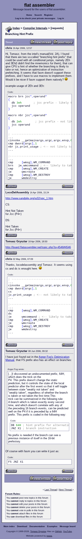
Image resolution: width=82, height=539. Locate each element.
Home (29, 15)
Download (22, 526)
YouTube (67, 531)
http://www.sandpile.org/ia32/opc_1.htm (29, 198)
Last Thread (51, 489)
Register (48, 15)
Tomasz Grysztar (38, 531)
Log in (61, 18)
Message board (67, 526)
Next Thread (65, 489)
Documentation (37, 526)
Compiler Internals (35, 28)
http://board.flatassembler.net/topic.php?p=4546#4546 (38, 247)
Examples (52, 526)
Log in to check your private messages (35, 18)
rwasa (49, 536)
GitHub (58, 531)
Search (38, 15)
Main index (9, 526)
